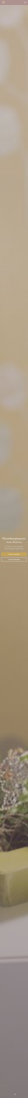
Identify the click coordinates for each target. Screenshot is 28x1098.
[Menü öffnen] (25, 2)
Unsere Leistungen (14, 559)
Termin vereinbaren (14, 554)
